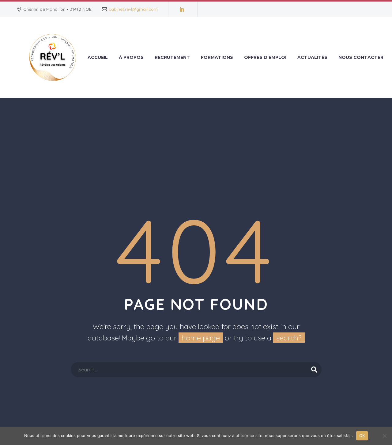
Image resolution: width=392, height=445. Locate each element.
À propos (131, 57)
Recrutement (172, 57)
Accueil (98, 57)
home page (201, 337)
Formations (217, 57)
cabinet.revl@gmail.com (133, 9)
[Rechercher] (314, 369)
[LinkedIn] (182, 9)
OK (362, 435)
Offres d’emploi (265, 57)
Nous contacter (360, 57)
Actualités (312, 57)
